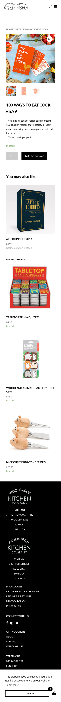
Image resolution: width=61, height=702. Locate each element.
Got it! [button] (30, 693)
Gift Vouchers (15, 631)
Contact (12, 641)
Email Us (11, 666)
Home (9, 29)
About (10, 636)
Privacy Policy (15, 601)
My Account (14, 586)
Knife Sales (13, 606)
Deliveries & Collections (22, 591)
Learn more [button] (12, 685)
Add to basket (34, 156)
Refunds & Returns (18, 596)
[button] (50, 39)
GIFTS (18, 29)
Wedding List (14, 646)
